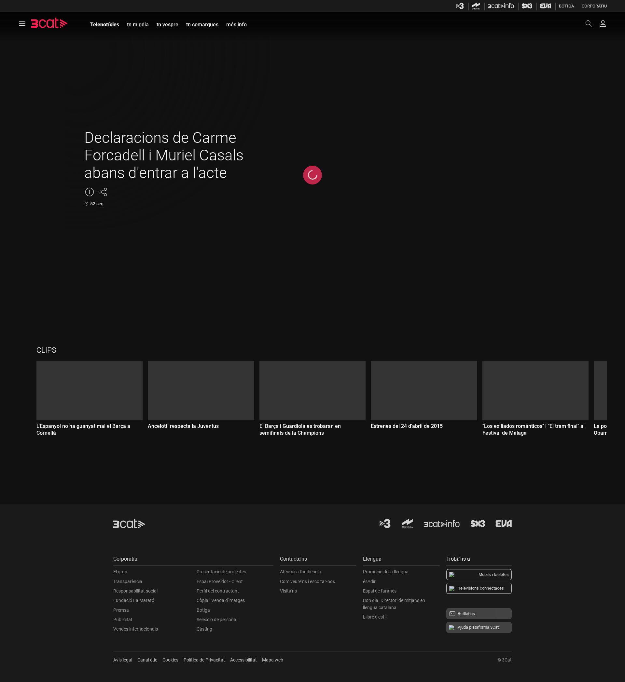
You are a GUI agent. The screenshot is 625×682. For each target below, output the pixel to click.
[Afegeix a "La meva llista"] (89, 192)
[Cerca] (592, 23)
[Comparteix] (102, 192)
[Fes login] (603, 23)
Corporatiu (594, 6)
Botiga (566, 6)
